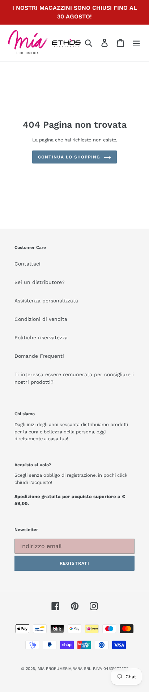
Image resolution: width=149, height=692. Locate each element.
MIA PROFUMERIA (54, 668)
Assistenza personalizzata (46, 300)
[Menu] (136, 43)
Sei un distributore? (39, 282)
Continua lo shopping (69, 157)
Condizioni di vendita (40, 319)
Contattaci (27, 264)
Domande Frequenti (39, 356)
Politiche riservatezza (41, 337)
